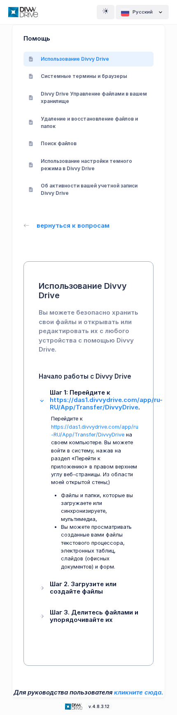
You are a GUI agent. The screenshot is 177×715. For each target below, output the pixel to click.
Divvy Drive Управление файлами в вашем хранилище (94, 97)
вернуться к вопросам (73, 225)
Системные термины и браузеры (84, 76)
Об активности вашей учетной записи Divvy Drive (89, 189)
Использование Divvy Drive (75, 59)
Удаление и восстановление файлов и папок (89, 122)
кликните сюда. (138, 692)
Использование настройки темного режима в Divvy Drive (86, 164)
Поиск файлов (59, 143)
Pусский (142, 12)
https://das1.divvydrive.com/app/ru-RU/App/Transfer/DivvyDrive (106, 403)
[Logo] (74, 706)
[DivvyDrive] (23, 12)
